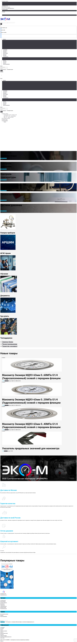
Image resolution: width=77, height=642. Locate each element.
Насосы (6, 47)
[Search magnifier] (1, 24)
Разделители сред (8, 46)
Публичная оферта (3, 635)
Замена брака (7, 57)
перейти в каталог (3, 169)
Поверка (1, 615)
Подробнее (6, 380)
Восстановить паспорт (4, 614)
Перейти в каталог (3, 158)
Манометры (7, 43)
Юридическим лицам (4, 633)
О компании (2, 627)
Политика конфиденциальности (5, 636)
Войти (5, 10)
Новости (1, 632)
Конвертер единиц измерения (8, 170)
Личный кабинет (5, 9)
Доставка (2, 628)
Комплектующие (8, 45)
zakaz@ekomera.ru (11, 8)
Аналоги (1, 159)
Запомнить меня (10, 69)
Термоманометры (8, 44)
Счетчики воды (7, 40)
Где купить (2, 550)
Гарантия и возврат (8, 58)
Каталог (4, 39)
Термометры (7, 85)
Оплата (1, 629)
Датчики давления (8, 42)
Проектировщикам (6, 64)
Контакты (2, 634)
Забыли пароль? (3, 69)
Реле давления (7, 41)
